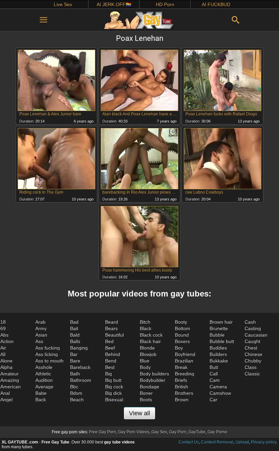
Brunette (219, 328)
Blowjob (148, 354)
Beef (110, 347)
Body (145, 367)
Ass (39, 341)
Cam (215, 380)
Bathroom (80, 380)
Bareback (80, 367)
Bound (182, 335)
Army (41, 328)
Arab (40, 322)
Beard (111, 322)
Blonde (147, 347)
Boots (146, 399)
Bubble (217, 335)
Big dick (113, 393)
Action (7, 341)
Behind (112, 354)
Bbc (74, 386)
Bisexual (114, 399)
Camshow (220, 393)
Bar (74, 354)
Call (214, 373)
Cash (250, 322)
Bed (109, 341)
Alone (6, 360)
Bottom (182, 328)
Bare (75, 360)
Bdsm (76, 393)
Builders (218, 354)
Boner (146, 393)
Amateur (9, 373)
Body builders (154, 373)
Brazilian (184, 360)
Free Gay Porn (102, 432)
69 (3, 328)
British (181, 386)
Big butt (113, 380)
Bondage (149, 386)
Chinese (253, 354)
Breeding (184, 373)
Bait (74, 328)
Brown (181, 399)
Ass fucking (47, 347)
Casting (253, 328)
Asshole (43, 367)
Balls (75, 341)
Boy (179, 347)
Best (110, 367)
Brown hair (221, 322)
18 (3, 322)
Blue (144, 360)
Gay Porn (177, 432)
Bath (75, 373)
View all (139, 413)
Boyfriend (185, 354)
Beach (77, 399)
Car (213, 399)
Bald (75, 335)
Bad (74, 322)
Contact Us (189, 442)
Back (40, 399)
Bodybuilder (152, 380)
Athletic (43, 373)
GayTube (197, 432)
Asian (41, 335)
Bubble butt (222, 341)
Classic (252, 373)
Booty (181, 322)
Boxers (182, 341)
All (2, 354)
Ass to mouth (49, 360)
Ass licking (46, 354)
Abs (4, 335)
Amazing (9, 380)
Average (44, 386)
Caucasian (256, 335)
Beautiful (114, 335)
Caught (252, 341)
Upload (242, 442)
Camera (218, 386)
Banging (79, 347)
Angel (6, 399)
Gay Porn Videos (133, 432)
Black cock (151, 335)
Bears (111, 328)
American (10, 386)
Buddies (218, 347)
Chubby (253, 360)
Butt (214, 367)
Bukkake (219, 360)
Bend (110, 360)
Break (181, 367)
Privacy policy (263, 442)
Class (251, 367)
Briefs (181, 380)
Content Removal (217, 442)
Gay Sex (159, 432)
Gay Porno (217, 432)
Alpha (6, 367)
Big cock (114, 386)
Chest (251, 347)
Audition (44, 380)
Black (145, 328)
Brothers (184, 393)
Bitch (145, 322)
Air (3, 347)
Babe (41, 393)
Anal (5, 393)
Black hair (150, 341)
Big (108, 373)
